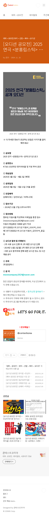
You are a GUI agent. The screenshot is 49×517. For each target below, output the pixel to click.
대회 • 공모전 (17, 14)
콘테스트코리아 (10, 452)
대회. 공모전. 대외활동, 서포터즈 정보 (17, 456)
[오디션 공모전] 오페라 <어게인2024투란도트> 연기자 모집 (19, 387)
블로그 (5, 493)
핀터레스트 (7, 490)
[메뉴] (44, 5)
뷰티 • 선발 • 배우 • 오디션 (29, 366)
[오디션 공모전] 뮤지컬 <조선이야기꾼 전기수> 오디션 (19, 374)
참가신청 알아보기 (35, 291)
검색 (38, 5)
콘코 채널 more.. (9, 501)
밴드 (4, 497)
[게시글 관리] (14, 355)
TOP (44, 490)
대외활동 (33, 14)
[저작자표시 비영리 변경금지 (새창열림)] (31, 355)
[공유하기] (11, 355)
